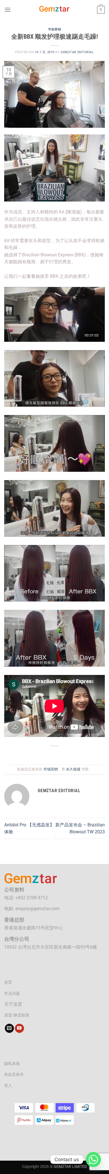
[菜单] (7, 9)
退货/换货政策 (16, 1015)
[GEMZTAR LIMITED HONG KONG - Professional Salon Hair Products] (54, 9)
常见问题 (12, 993)
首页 (8, 982)
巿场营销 (54, 29)
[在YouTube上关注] (19, 1028)
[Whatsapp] (93, 1159)
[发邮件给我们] (9, 1028)
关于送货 (13, 1004)
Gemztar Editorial (77, 52)
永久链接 (73, 769)
